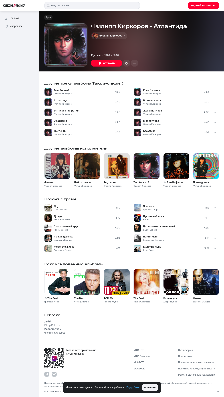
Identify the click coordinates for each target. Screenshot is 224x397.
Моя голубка (151, 121)
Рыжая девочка (63, 237)
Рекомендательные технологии (196, 375)
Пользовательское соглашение (196, 362)
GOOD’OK (139, 369)
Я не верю (149, 206)
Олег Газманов (61, 209)
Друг (57, 206)
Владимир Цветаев (63, 240)
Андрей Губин (170, 301)
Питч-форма (185, 350)
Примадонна (201, 182)
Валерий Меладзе (201, 301)
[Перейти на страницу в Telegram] (46, 374)
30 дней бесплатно (203, 5)
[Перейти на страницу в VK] (54, 374)
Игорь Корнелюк (62, 219)
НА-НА (146, 219)
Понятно (150, 387)
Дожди (58, 216)
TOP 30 (108, 298)
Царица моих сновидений (159, 226)
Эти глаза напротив (66, 111)
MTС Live (139, 350)
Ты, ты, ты (60, 131)
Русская (96, 55)
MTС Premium (142, 356)
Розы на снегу (152, 100)
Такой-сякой (61, 90)
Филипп (49, 182)
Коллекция (170, 298)
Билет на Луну (152, 247)
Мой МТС (139, 362)
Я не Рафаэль (174, 182)
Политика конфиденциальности (196, 369)
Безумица (149, 131)
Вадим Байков (150, 229)
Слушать (109, 63)
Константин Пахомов (153, 240)
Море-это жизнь (64, 247)
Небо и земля (82, 182)
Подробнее (132, 387)
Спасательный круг (66, 226)
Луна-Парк (148, 250)
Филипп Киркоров (63, 93)
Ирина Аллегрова (141, 301)
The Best (52, 298)
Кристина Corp (150, 209)
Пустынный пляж (154, 216)
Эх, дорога (60, 121)
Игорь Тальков (61, 229)
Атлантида (60, 100)
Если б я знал (151, 90)
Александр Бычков (63, 250)
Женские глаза (152, 111)
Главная (14, 18)
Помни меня (150, 237)
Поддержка (185, 356)
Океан (197, 298)
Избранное (16, 26)
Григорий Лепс (51, 301)
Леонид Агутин (81, 301)
